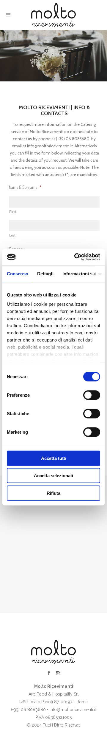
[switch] (91, 395)
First (12, 211)
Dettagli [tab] (45, 273)
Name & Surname (25, 187)
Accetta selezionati (53, 475)
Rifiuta (53, 492)
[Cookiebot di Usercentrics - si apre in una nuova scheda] (75, 257)
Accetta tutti (53, 458)
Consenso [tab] (17, 273)
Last (12, 235)
